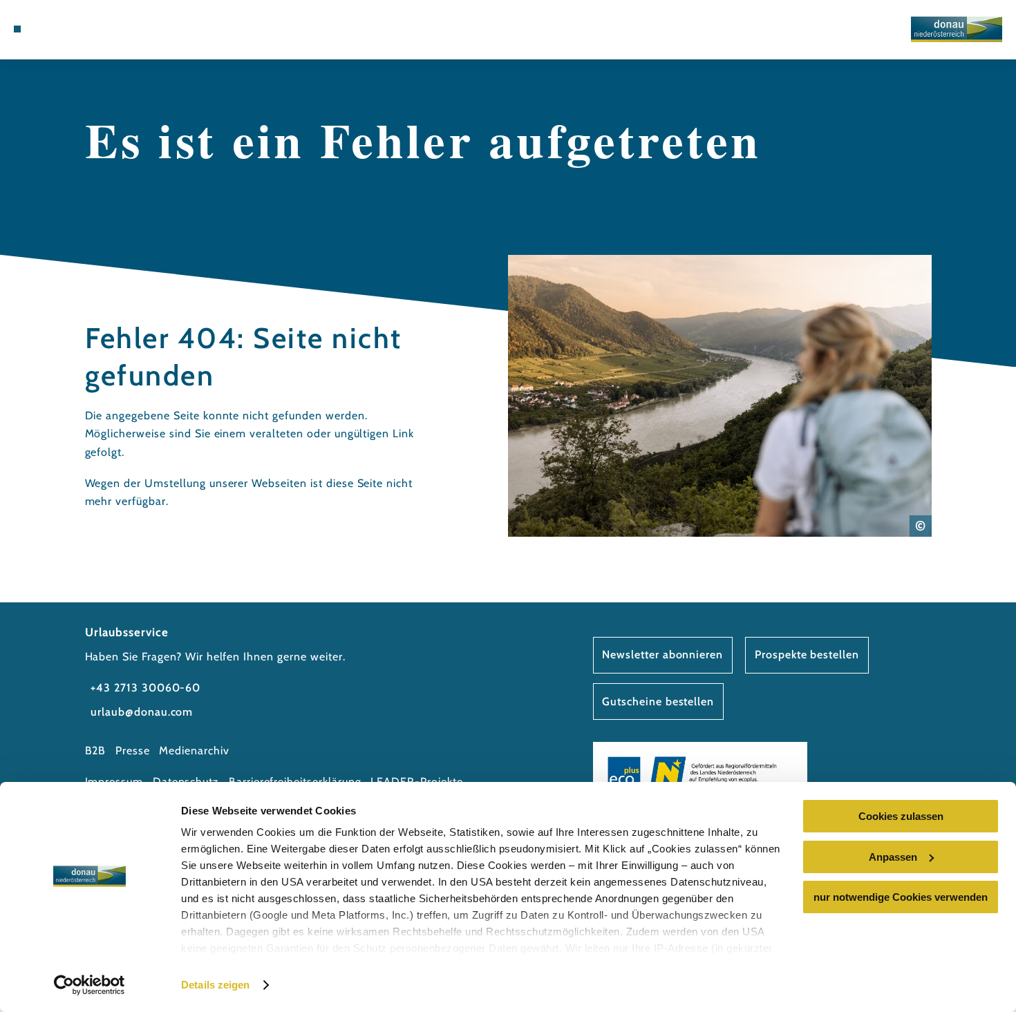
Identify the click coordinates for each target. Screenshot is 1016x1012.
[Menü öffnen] (17, 29)
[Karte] (67, 29)
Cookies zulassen (900, 816)
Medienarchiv (194, 750)
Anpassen (893, 857)
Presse (132, 750)
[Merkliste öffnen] (85, 29)
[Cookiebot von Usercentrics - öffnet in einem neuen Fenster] (89, 985)
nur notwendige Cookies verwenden (900, 897)
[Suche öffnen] (103, 29)
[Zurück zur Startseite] (956, 30)
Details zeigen (215, 985)
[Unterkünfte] (50, 29)
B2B (95, 750)
